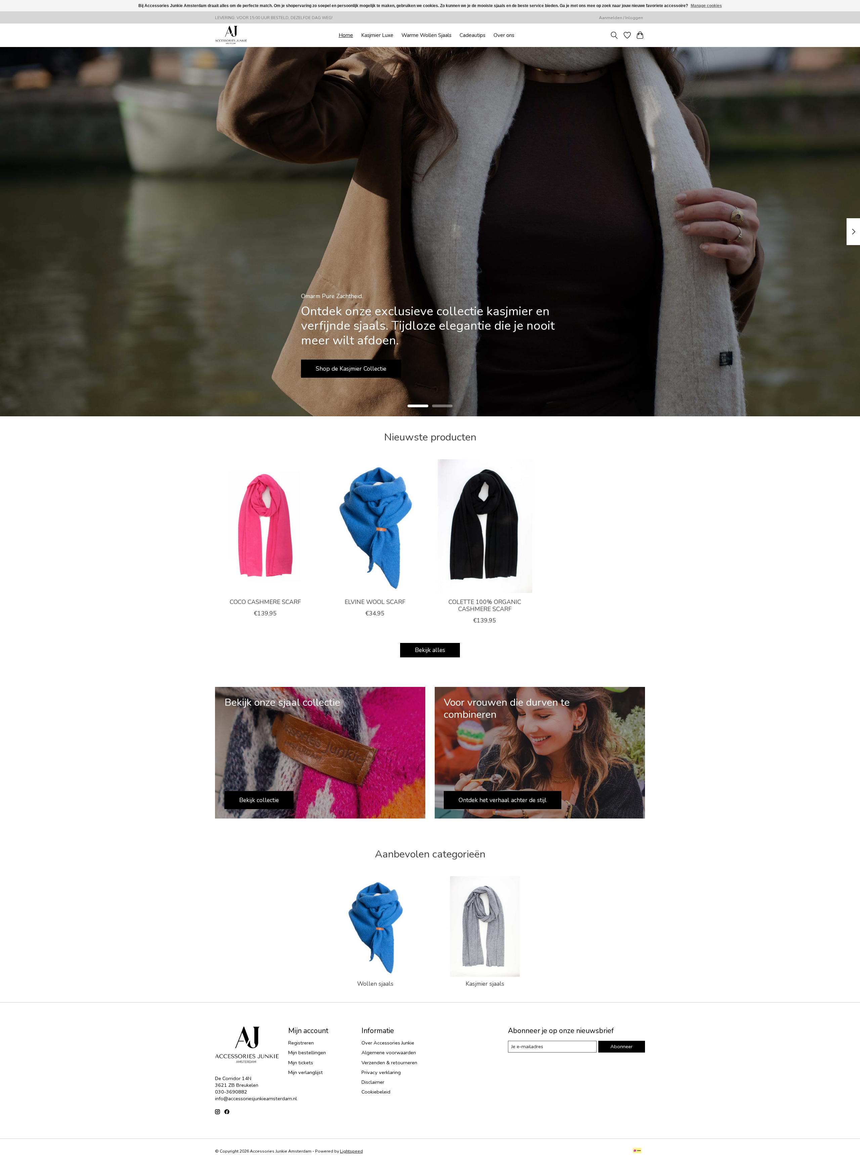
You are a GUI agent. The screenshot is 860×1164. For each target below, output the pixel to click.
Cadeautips (472, 35)
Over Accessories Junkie (387, 1042)
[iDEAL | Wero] (637, 1151)
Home (346, 35)
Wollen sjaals (375, 984)
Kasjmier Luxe (377, 35)
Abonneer (621, 1046)
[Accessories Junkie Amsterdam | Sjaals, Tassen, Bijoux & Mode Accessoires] (231, 35)
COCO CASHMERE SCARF (265, 602)
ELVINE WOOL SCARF (375, 602)
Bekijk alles (430, 650)
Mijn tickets (300, 1062)
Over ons (503, 35)
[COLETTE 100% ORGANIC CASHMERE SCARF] (485, 526)
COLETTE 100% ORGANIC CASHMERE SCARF (484, 605)
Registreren (301, 1042)
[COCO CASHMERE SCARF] (265, 526)
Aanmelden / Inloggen (621, 17)
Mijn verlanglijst (305, 1072)
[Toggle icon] (614, 35)
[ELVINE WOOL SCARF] (375, 526)
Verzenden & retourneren (389, 1062)
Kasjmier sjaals (485, 984)
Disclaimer (372, 1082)
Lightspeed (351, 1151)
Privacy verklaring (381, 1072)
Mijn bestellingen (307, 1052)
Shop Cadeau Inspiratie (346, 368)
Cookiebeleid (375, 1091)
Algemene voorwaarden (388, 1052)
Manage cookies (706, 5)
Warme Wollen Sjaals (426, 35)
